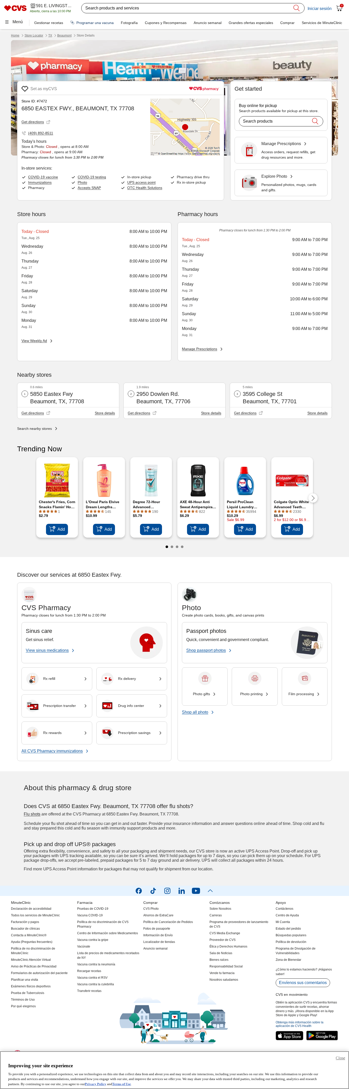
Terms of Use (121, 1084)
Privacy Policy (95, 1084)
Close (340, 1058)
